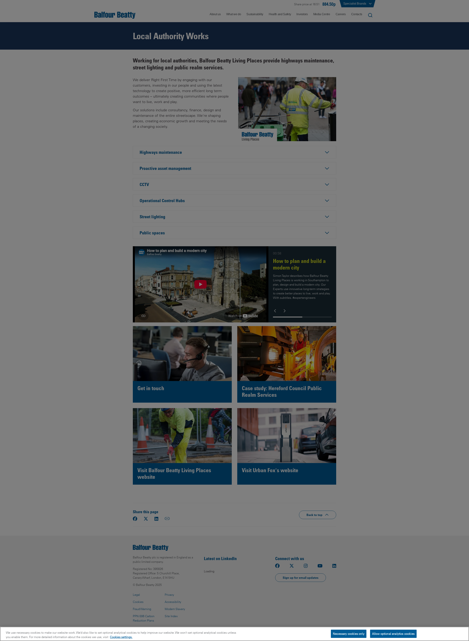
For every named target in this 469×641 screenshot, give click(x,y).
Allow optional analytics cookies (393, 634)
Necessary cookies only (348, 634)
